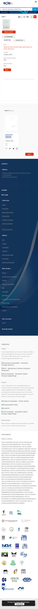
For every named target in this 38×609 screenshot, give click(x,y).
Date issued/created (7, 255)
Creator (4, 244)
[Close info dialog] (27, 16)
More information (25, 602)
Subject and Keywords (8, 262)
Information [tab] (19, 40)
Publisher (4, 251)
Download (9, 36)
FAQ (3, 288)
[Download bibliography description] (9, 148)
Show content (9, 32)
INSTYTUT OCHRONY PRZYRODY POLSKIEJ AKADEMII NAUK (16, 477)
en (35, 16)
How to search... (4, 12)
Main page (4, 195)
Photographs (5, 216)
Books (4, 205)
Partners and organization (9, 277)
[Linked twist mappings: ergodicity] (11, 124)
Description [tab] (7, 40)
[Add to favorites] (24, 16)
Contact (4, 310)
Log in (3, 322)
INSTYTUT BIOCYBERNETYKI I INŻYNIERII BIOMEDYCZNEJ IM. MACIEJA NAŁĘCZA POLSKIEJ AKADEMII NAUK (18, 498)
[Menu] (36, 1)
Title (3, 240)
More (29, 154)
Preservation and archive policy (11, 299)
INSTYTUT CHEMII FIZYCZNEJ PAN (19, 459)
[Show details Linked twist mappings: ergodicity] (16, 148)
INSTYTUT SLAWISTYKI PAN (8, 481)
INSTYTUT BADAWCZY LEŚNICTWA (22, 448)
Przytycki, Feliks (8, 54)
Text (5, 65)
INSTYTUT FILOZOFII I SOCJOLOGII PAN (21, 464)
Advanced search (33, 12)
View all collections (7, 229)
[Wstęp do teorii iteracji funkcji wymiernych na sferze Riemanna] (6, 24)
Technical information (8, 284)
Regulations (5, 295)
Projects (4, 280)
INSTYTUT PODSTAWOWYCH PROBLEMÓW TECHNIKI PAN (16, 479)
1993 (5, 60)
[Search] (35, 9)
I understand (19, 604)
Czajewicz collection (7, 220)
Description (5, 259)
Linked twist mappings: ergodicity (9, 136)
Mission (4, 273)
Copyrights (5, 292)
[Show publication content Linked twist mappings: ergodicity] (13, 148)
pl (31, 16)
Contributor (5, 247)
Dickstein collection (7, 223)
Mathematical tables (7, 212)
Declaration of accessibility (9, 307)
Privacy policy (6, 303)
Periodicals (5, 208)
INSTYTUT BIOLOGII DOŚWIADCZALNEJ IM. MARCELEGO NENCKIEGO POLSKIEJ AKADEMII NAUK (18, 451)
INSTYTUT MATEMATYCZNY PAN (9, 442)
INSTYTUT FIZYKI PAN (21, 500)
